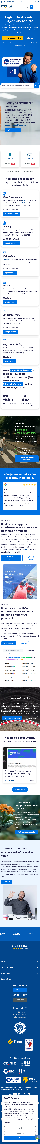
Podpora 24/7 (20, 1008)
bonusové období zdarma (15, 125)
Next (39, 159)
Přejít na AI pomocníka (26, 832)
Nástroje (5, 973)
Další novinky (20, 789)
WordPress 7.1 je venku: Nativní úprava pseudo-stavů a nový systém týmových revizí (18, 773)
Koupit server (10, 332)
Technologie (7, 967)
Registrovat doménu (12, 38)
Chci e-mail (9, 302)
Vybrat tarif (10, 273)
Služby (4, 961)
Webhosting (7, 259)
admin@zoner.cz (23, 2)
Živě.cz (24, 203)
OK (20, 1138)
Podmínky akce (26, 444)
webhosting (33, 436)
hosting (25, 200)
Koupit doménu (11, 243)
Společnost (6, 979)
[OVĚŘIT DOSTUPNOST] (36, 85)
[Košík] (27, 7)
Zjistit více (31, 38)
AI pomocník (9, 643)
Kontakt (7, 882)
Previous (1, 159)
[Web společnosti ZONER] (14, 1045)
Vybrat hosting (13, 130)
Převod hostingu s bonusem (27, 458)
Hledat (36, 2)
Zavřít (20, 1128)
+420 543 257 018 (20, 1015)
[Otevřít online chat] (37, 1137)
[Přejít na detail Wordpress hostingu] (20, 581)
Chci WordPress (11, 214)
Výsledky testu (30, 558)
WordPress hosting (11, 558)
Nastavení (20, 1133)
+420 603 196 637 (8, 2)
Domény (23, 643)
